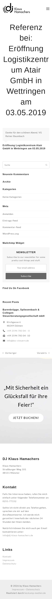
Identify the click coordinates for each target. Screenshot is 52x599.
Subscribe (26, 276)
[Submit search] (46, 164)
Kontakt (7, 556)
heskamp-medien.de (35, 593)
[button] (47, 8)
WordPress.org (11, 233)
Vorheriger (10, 353)
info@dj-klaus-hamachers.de (18, 535)
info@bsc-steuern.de (18, 340)
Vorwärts (42, 353)
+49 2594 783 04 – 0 (18, 330)
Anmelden (8, 214)
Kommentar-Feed (12, 227)
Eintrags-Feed (10, 220)
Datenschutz (9, 563)
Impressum (8, 560)
